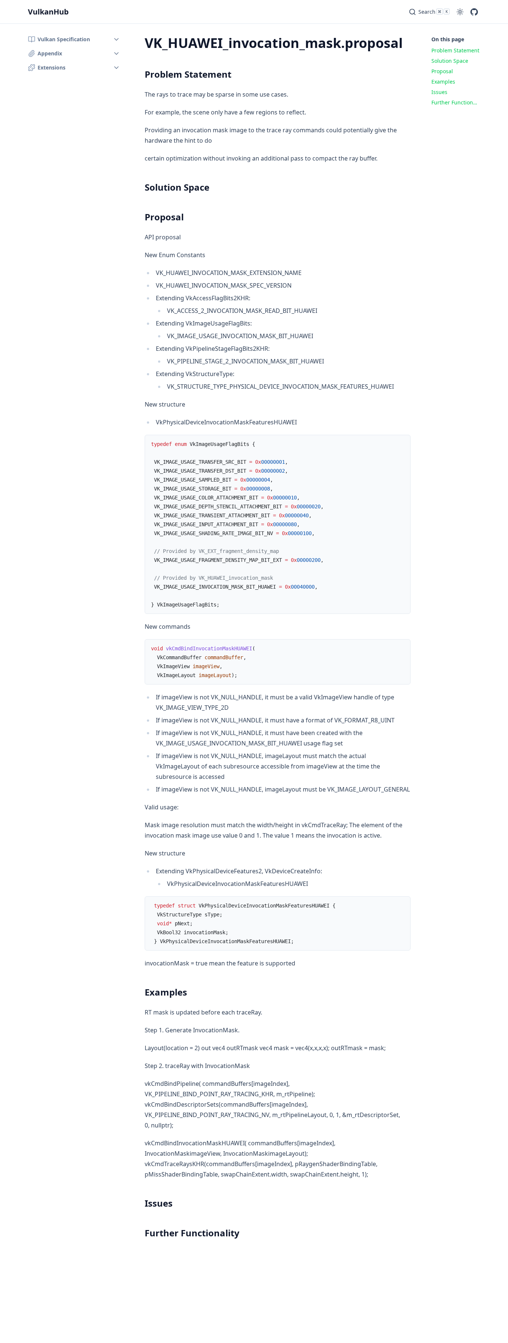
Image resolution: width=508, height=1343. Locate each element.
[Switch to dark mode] (460, 12)
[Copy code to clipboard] (401, 444)
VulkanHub (48, 12)
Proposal (164, 217)
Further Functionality (192, 1233)
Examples (166, 992)
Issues (159, 1203)
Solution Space (177, 187)
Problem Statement (188, 74)
